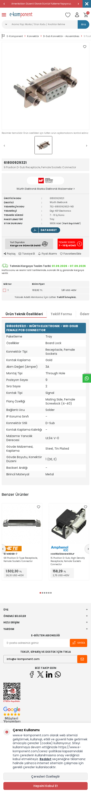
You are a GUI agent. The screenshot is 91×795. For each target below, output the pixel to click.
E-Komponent (15, 36)
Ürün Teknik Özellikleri (24, 314)
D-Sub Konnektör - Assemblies (61, 36)
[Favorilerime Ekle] (38, 507)
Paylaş (11, 253)
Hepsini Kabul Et (45, 786)
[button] (4, 4)
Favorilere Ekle (72, 253)
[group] (45, 86)
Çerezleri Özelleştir (45, 776)
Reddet (45, 759)
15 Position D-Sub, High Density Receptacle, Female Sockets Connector (68, 561)
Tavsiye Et (28, 253)
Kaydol (81, 642)
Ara (83, 24)
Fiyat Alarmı (49, 253)
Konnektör (33, 36)
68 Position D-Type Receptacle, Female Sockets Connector (21, 559)
